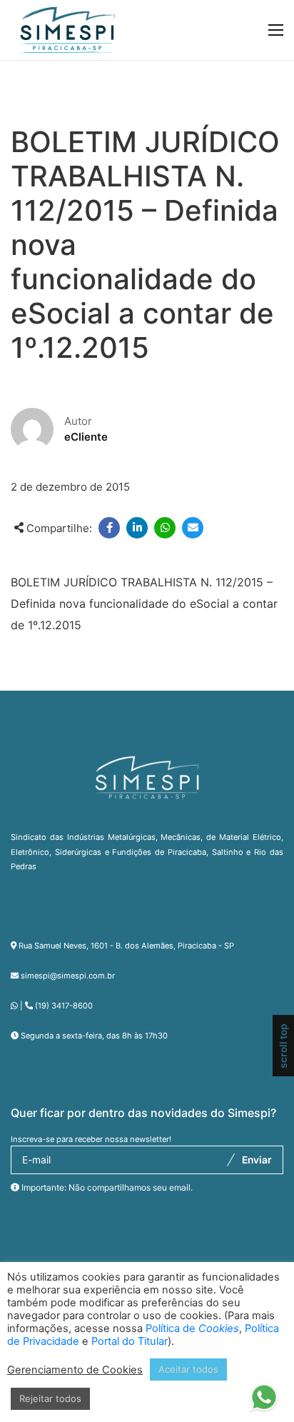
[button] (264, 1392)
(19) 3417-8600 (64, 1006)
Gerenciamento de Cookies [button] (75, 1369)
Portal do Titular (129, 1341)
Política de (192, 1328)
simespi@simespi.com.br (68, 976)
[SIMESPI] (68, 30)
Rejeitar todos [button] (50, 1398)
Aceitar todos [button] (188, 1369)
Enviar (257, 1160)
